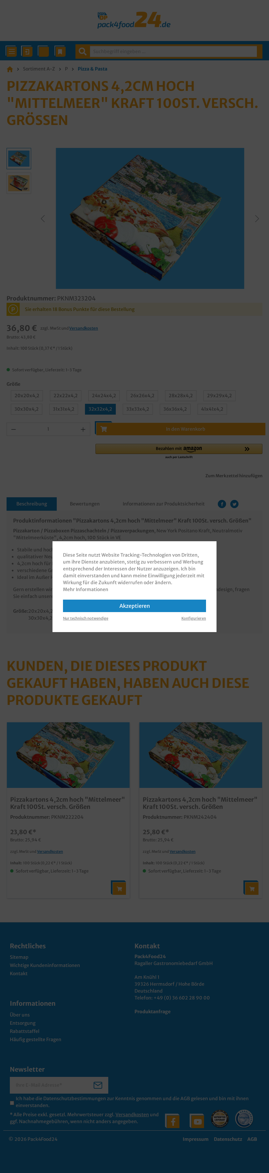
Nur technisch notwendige (85, 618)
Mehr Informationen (85, 589)
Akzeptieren (134, 606)
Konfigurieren (193, 618)
